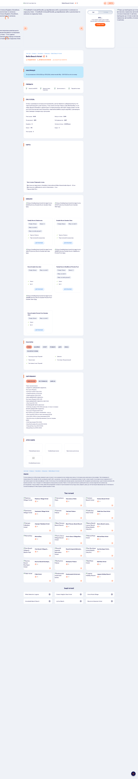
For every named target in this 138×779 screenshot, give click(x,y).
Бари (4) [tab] (52, 381)
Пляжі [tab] (29, 347)
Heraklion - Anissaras (44, 53)
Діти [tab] (60, 347)
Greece (34, 53)
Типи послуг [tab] (31, 381)
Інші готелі (69, 588)
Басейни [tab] (37, 347)
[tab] (93, 12)
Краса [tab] (66, 347)
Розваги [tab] (52, 347)
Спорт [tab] (45, 347)
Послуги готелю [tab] (32, 351)
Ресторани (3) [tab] (43, 381)
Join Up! (28, 53)
